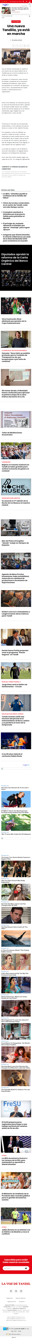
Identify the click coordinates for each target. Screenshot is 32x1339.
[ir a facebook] (11, 1291)
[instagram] (30, 1)
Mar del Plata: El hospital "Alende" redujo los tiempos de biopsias (15, 543)
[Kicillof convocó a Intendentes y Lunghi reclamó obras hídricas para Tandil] (16, 598)
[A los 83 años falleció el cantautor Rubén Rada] (16, 740)
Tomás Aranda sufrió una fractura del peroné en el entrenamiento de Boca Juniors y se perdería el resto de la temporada (15, 720)
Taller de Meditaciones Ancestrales (12, 434)
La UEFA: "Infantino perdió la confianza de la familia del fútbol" (15, 196)
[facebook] (23, 1)
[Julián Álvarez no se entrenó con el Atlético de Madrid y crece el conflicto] (16, 1215)
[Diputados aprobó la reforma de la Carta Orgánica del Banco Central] (16, 278)
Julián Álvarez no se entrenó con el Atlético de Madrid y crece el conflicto (16, 1232)
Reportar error (11, 1301)
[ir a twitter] (16, 1291)
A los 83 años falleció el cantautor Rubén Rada (12, 755)
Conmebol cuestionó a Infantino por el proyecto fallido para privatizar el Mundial (14, 215)
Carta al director (21, 1298)
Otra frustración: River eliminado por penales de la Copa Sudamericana (14, 321)
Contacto (22, 1301)
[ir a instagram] (21, 1291)
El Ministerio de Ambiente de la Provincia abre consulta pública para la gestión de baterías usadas (16, 1197)
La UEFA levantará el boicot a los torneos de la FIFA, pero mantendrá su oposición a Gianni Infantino (14, 1161)
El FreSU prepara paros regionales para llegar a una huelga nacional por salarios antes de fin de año (14, 1125)
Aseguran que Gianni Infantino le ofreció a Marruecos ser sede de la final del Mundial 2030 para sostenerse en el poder (17, 238)
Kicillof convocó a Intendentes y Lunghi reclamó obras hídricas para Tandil (16, 614)
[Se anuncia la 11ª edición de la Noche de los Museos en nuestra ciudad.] (16, 487)
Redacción (9, 1298)
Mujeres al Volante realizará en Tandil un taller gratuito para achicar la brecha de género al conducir (15, 468)
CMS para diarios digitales (16, 1334)
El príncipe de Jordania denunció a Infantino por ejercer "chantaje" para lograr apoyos (16, 226)
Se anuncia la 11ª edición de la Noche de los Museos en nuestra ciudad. (16, 503)
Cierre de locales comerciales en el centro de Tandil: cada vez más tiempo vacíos (16, 205)
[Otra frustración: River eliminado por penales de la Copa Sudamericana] (16, 305)
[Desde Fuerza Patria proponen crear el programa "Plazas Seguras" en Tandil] (16, 637)
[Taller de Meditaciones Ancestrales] (16, 419)
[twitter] (26, 1)
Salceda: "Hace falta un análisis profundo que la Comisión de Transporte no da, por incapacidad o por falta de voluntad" (16, 357)
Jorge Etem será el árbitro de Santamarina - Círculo (14, 685)
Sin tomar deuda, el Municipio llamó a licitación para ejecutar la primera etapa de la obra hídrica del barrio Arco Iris (16, 393)
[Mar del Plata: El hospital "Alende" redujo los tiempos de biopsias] (16, 527)
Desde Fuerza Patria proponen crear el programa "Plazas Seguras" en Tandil (15, 652)
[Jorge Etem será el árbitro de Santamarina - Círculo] (16, 670)
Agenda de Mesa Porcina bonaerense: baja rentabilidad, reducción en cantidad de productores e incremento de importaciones (15, 578)
